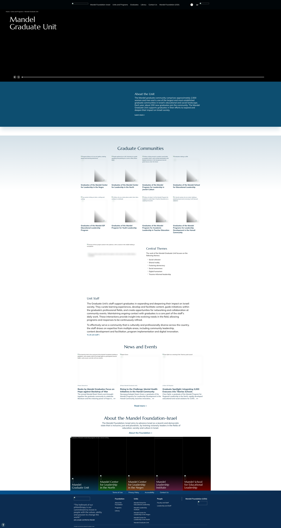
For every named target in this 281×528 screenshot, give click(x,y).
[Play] (14, 77)
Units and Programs (120, 5)
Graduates (134, 5)
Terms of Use (118, 492)
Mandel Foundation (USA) (169, 5)
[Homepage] (80, 5)
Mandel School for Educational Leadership (142, 503)
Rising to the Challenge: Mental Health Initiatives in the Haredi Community (138, 390)
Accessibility (149, 492)
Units (136, 499)
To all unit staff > (93, 335)
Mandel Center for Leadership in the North (142, 518)
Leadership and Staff (164, 506)
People (160, 499)
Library (143, 5)
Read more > (140, 405)
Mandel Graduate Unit (141, 522)
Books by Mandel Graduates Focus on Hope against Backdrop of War (96, 390)
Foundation (119, 499)
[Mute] (18, 77)
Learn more (140, 115)
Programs (118, 508)
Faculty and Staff (163, 503)
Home (8, 11)
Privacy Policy (133, 492)
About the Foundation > (140, 433)
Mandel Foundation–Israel (100, 5)
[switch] (3, 525)
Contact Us (153, 5)
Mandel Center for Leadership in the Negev (142, 513)
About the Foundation (119, 503)
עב (197, 5)
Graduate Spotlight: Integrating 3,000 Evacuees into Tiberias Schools (181, 390)
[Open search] (191, 4)
